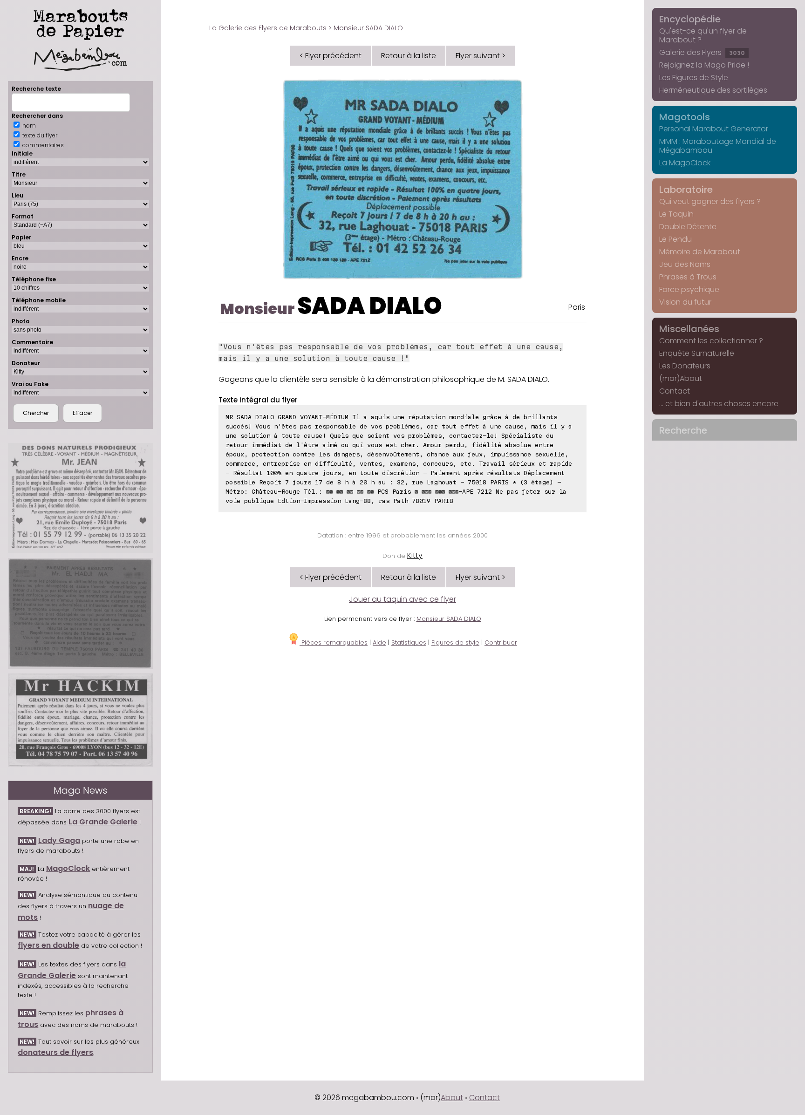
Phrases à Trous (687, 277)
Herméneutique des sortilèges (713, 90)
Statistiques (408, 642)
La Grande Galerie (102, 821)
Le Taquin (676, 214)
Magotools (684, 116)
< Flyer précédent (331, 55)
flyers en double (48, 945)
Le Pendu (675, 239)
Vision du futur (685, 302)
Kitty (415, 555)
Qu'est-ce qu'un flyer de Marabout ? (703, 35)
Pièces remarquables (334, 642)
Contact (674, 391)
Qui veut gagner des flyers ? (710, 201)
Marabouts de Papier (80, 23)
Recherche (683, 430)
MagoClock (68, 868)
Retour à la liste (408, 55)
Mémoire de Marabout (699, 251)
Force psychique (689, 289)
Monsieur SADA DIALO (448, 618)
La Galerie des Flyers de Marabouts (268, 28)
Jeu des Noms (684, 264)
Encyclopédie (690, 19)
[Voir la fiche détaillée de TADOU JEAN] (80, 498)
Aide (379, 642)
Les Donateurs (684, 365)
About (452, 1097)
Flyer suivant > (480, 55)
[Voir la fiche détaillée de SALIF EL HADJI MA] (80, 613)
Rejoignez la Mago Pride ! (704, 65)
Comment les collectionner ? (711, 340)
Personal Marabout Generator (713, 128)
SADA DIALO (369, 305)
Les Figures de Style (693, 77)
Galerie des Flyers (702, 52)
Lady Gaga (59, 840)
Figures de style (455, 642)
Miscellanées (689, 328)
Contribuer (500, 642)
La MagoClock (684, 162)
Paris (576, 307)
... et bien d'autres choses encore (718, 403)
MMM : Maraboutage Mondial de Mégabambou (717, 146)
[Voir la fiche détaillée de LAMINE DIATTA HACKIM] (80, 720)
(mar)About (680, 378)
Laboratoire (686, 189)
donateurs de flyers (55, 1052)
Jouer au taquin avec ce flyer (402, 599)
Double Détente (687, 226)
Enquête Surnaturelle (696, 353)
